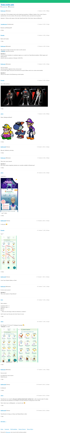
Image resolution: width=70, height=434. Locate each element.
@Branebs (3, 51)
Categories (7, 429)
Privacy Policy (30, 429)
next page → (3, 421)
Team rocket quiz (7, 5)
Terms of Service (22, 429)
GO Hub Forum (4, 1)
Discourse (8, 432)
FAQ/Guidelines (13, 429)
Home (2, 429)
